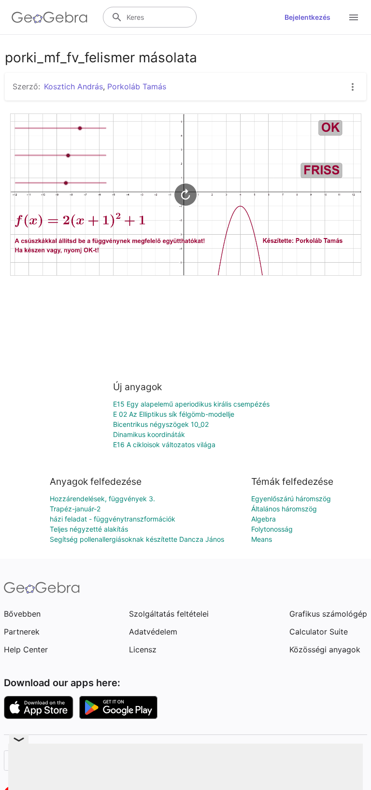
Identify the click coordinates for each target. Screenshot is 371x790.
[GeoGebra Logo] (49, 17)
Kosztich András (73, 86)
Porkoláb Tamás (136, 86)
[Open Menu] (353, 17)
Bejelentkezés (307, 17)
